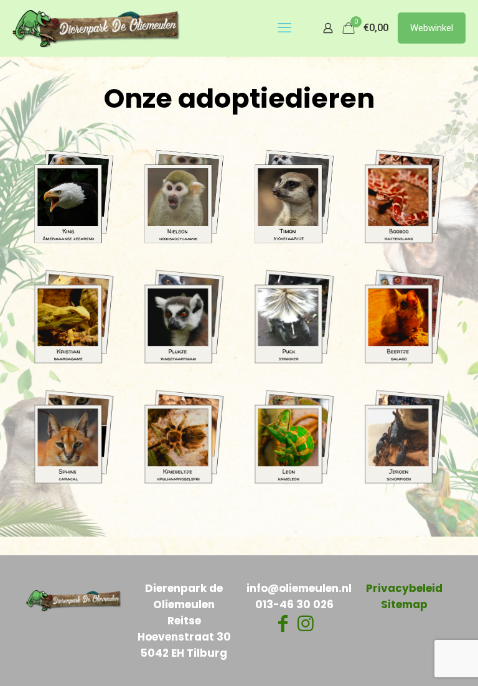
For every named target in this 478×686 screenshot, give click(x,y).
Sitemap (404, 604)
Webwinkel (431, 28)
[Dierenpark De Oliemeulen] (96, 28)
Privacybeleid (404, 588)
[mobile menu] (284, 28)
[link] (73, 196)
